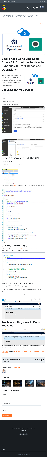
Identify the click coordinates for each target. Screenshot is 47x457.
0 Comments (5, 352)
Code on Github (23, 248)
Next (43, 23)
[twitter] (40, 1)
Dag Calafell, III (5, 351)
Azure (15, 351)
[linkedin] (42, 1)
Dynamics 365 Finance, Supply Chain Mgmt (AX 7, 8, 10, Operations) (28, 351)
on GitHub (15, 185)
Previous (39, 23)
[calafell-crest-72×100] (4, 5)
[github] (44, 1)
